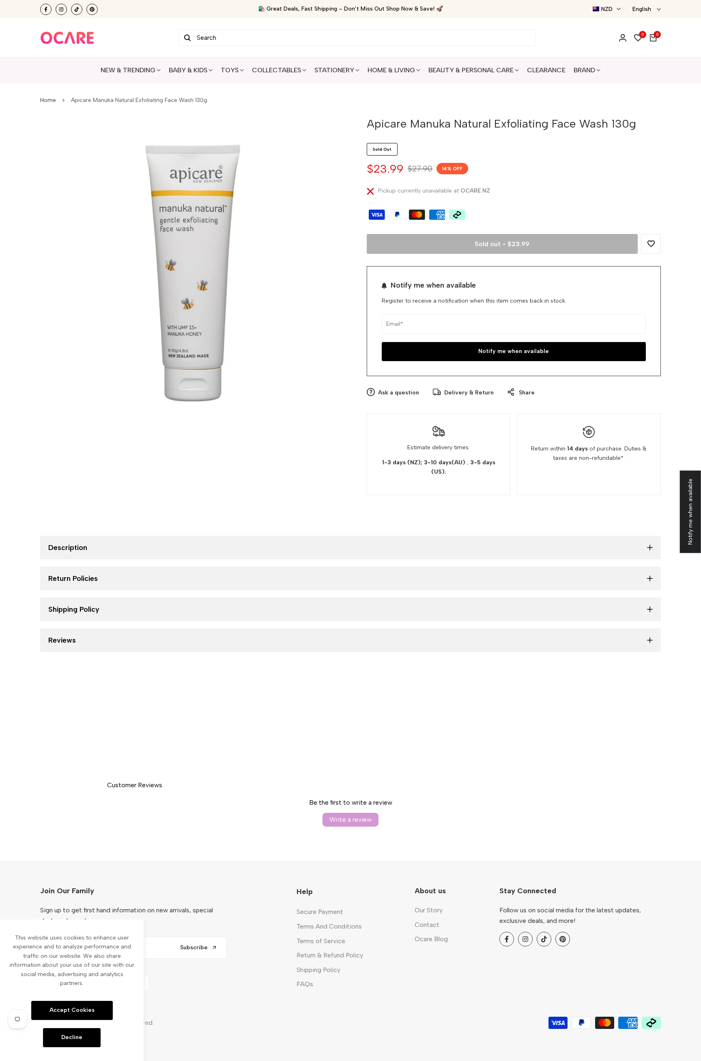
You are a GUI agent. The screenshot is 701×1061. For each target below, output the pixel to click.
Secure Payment (320, 912)
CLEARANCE (546, 70)
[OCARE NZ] (67, 38)
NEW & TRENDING (128, 70)
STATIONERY (334, 70)
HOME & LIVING (391, 70)
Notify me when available (513, 351)
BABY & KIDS (188, 70)
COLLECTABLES (276, 70)
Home (48, 100)
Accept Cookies (72, 1010)
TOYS (230, 70)
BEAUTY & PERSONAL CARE (471, 70)
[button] (651, 244)
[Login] (622, 37)
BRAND (584, 70)
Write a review (350, 819)
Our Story (429, 910)
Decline (71, 1037)
